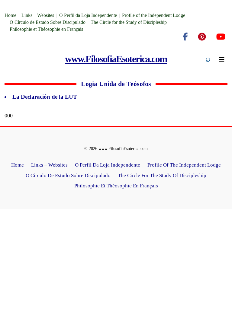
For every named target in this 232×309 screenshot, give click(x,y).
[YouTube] (220, 37)
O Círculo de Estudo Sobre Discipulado (47, 22)
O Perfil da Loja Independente (88, 15)
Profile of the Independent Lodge (153, 15)
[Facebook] (185, 37)
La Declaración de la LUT (44, 97)
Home (10, 15)
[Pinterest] (202, 37)
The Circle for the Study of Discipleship (129, 22)
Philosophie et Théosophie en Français (46, 29)
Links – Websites (37, 15)
